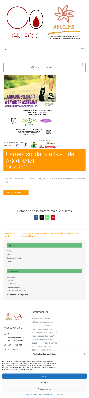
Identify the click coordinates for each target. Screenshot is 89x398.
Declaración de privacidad (47, 394)
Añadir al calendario (16, 192)
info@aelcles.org (15, 349)
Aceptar (45, 376)
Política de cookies (32, 394)
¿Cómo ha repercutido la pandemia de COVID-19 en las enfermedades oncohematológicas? (49, 234)
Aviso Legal (59, 394)
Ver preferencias (44, 389)
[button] (85, 354)
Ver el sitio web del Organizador (18, 295)
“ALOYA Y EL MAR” (10, 234)
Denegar (44, 382)
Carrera (9, 262)
